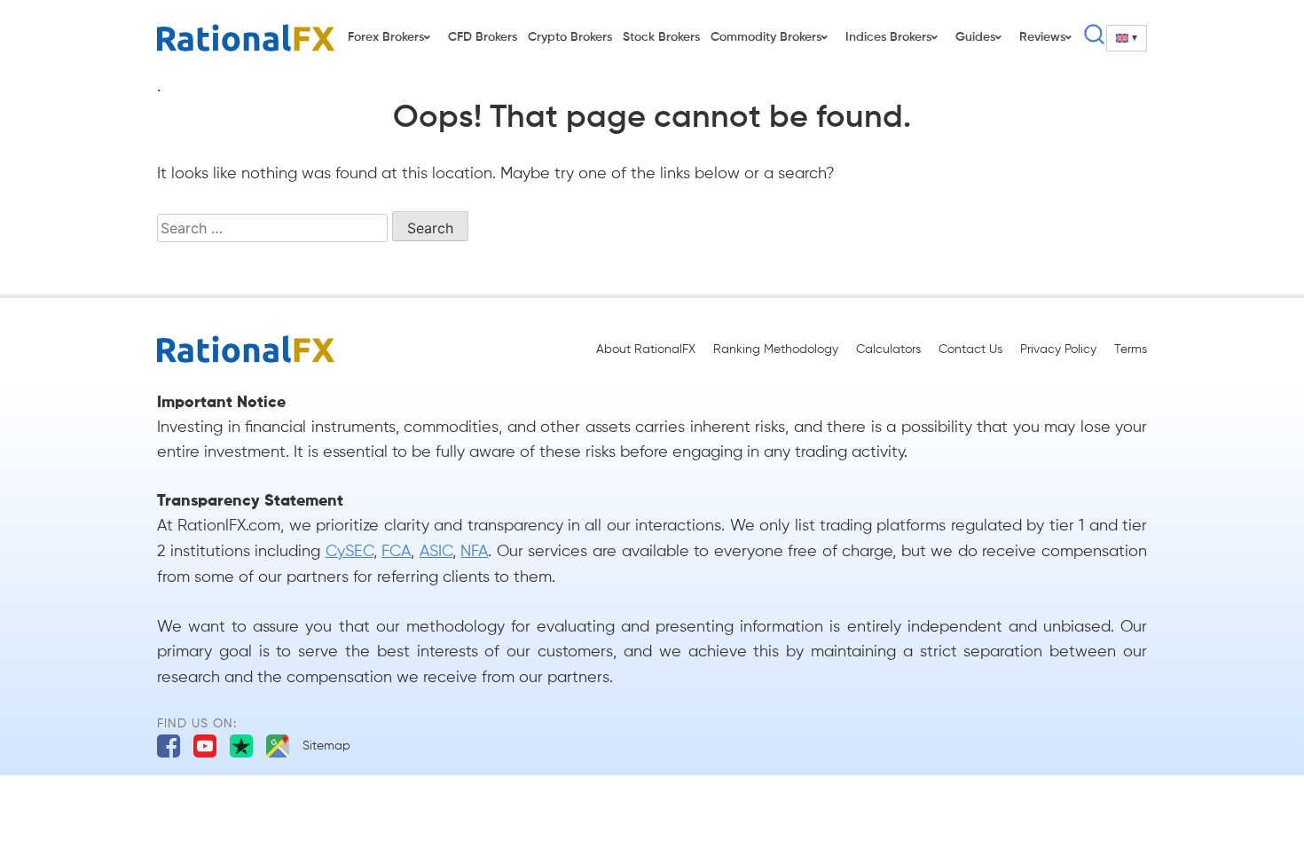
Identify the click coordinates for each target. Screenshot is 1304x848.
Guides (975, 37)
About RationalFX (645, 349)
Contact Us (970, 349)
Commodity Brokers (766, 37)
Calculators (888, 349)
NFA (474, 552)
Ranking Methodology (775, 349)
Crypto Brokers (570, 37)
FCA (396, 552)
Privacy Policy (1058, 349)
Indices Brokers (888, 37)
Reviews (1042, 37)
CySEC (349, 552)
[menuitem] (1126, 38)
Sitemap (326, 746)
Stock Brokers (661, 37)
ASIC (436, 552)
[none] (1126, 38)
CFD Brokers (482, 37)
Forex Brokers (386, 37)
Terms (1130, 349)
